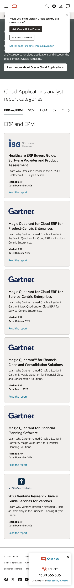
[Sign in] (61, 6)
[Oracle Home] (14, 6)
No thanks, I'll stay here (22, 37)
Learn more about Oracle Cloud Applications (35, 67)
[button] (6, 6)
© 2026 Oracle (11, 556)
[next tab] (69, 110)
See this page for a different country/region (31, 45)
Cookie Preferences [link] (13, 562)
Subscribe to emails (13, 568)
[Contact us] (68, 6)
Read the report (17, 192)
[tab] (13, 110)
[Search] (47, 6)
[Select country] (54, 6)
